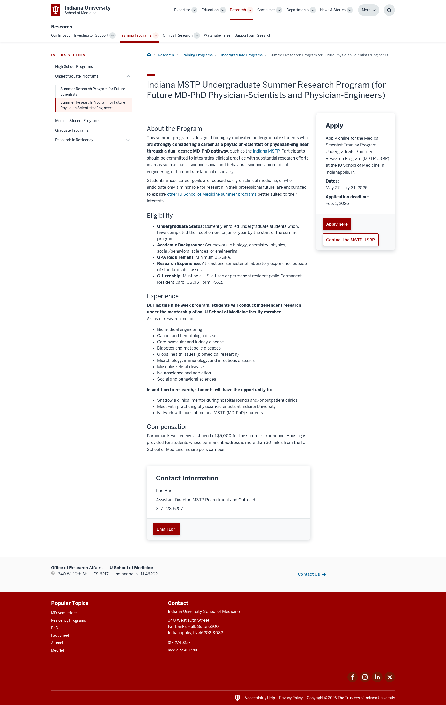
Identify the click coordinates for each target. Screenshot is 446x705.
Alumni (57, 643)
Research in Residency (74, 140)
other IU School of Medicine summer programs (212, 194)
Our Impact (60, 35)
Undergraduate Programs (241, 55)
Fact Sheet (60, 635)
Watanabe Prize (217, 35)
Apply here (337, 224)
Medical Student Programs (77, 120)
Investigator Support (91, 35)
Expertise (182, 9)
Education (210, 9)
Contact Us (309, 574)
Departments (297, 9)
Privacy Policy (291, 697)
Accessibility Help (260, 697)
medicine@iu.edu (182, 650)
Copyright (315, 697)
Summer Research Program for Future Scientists (92, 92)
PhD (54, 628)
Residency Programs (68, 620)
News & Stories (333, 9)
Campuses (266, 9)
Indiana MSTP (266, 151)
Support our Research (253, 35)
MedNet (57, 650)
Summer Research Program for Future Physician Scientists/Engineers (92, 105)
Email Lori (166, 529)
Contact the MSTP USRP (350, 239)
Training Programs (136, 35)
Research (238, 9)
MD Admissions (64, 613)
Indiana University (380, 697)
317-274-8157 (179, 642)
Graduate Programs (72, 130)
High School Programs (74, 66)
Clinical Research (178, 35)
